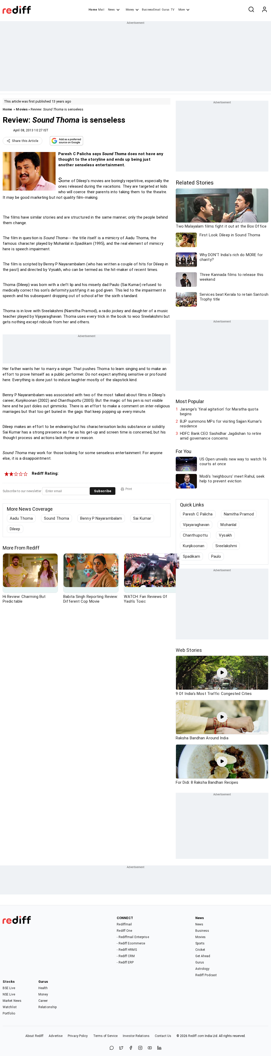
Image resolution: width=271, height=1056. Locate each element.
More (181, 9)
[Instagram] (140, 1048)
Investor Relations (136, 1036)
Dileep (15, 529)
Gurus (166, 9)
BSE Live (9, 988)
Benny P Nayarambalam (101, 518)
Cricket (200, 950)
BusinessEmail (151, 9)
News (111, 9)
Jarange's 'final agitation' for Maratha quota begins (219, 411)
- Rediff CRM (126, 956)
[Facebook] (131, 1048)
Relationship (47, 1007)
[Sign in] (264, 10)
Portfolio (9, 1013)
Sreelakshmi (226, 545)
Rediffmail (124, 924)
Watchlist (10, 1007)
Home (93, 9)
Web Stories (189, 650)
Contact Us (163, 1036)
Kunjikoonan (193, 545)
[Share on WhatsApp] (112, 1048)
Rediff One (124, 931)
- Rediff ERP (125, 962)
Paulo (216, 556)
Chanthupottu (195, 535)
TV (172, 9)
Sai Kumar (142, 518)
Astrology (202, 969)
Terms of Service (105, 1036)
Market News (12, 1001)
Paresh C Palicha (198, 514)
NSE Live (9, 994)
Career (43, 1001)
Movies (22, 109)
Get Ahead (202, 956)
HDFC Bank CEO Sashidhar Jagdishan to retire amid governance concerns (220, 436)
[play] (222, 672)
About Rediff (34, 1036)
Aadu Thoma (21, 518)
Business (202, 931)
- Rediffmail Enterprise (133, 937)
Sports (200, 943)
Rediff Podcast (206, 975)
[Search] (251, 10)
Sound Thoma (56, 518)
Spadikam (191, 556)
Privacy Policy (78, 1036)
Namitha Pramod (239, 514)
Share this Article (25, 141)
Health (43, 988)
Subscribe (102, 491)
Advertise (55, 1036)
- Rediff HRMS (127, 950)
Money (130, 9)
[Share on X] (121, 1048)
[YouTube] (150, 1048)
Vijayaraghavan (196, 524)
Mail (101, 9)
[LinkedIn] (159, 1048)
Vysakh (225, 535)
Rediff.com (196, 1036)
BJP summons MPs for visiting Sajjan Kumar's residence (221, 423)
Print (128, 489)
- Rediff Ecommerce (131, 943)
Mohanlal (228, 524)
